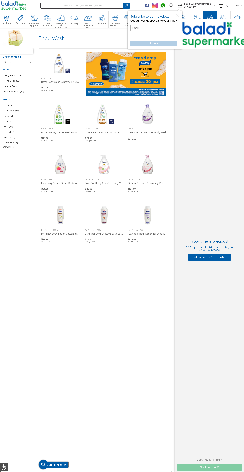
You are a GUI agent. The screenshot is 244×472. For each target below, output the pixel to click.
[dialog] (155, 30)
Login (239, 5)
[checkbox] (18, 75)
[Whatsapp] (163, 5)
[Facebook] (147, 5)
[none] (60, 74)
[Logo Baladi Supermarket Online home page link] (13, 5)
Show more (8, 147)
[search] (126, 5)
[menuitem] (7, 19)
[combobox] (85, 5)
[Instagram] (155, 5)
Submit (154, 43)
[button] (171, 5)
